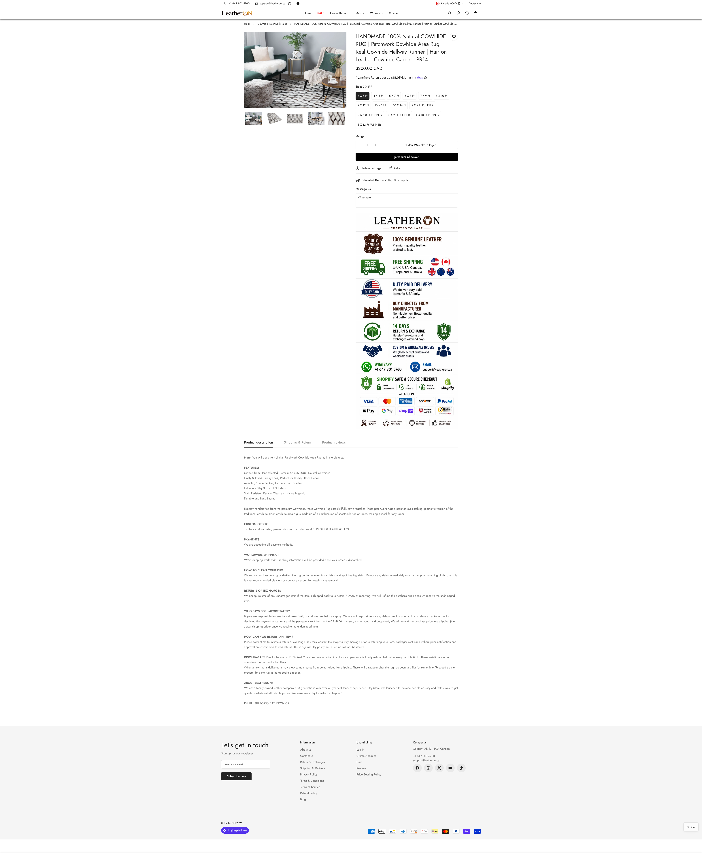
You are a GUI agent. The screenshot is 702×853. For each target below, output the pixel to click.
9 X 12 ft (364, 106)
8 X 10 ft (442, 97)
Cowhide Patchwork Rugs (272, 24)
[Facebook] (298, 3)
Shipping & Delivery (312, 768)
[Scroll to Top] (695, 833)
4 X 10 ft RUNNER (428, 116)
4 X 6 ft (379, 97)
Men (358, 13)
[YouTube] (450, 768)
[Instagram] (289, 3)
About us (305, 749)
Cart (359, 762)
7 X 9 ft (426, 97)
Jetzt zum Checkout (406, 157)
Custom (394, 13)
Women (375, 13)
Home (308, 13)
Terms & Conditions (312, 781)
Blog (303, 799)
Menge (360, 136)
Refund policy (308, 793)
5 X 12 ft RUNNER (370, 126)
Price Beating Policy (368, 774)
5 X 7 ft (395, 97)
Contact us (306, 756)
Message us (363, 189)
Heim (247, 24)
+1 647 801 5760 (424, 756)
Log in (360, 749)
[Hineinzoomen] (339, 39)
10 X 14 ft (400, 106)
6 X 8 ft (410, 97)
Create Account (366, 756)
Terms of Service (310, 787)
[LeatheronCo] (236, 13)
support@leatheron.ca (426, 760)
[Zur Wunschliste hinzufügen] (454, 37)
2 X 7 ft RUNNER (423, 106)
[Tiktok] (461, 768)
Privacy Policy (308, 774)
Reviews (361, 768)
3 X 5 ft (363, 97)
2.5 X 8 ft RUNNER (371, 116)
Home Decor (338, 13)
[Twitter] (439, 768)
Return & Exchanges (312, 762)
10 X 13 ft (382, 106)
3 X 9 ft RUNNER (400, 116)
